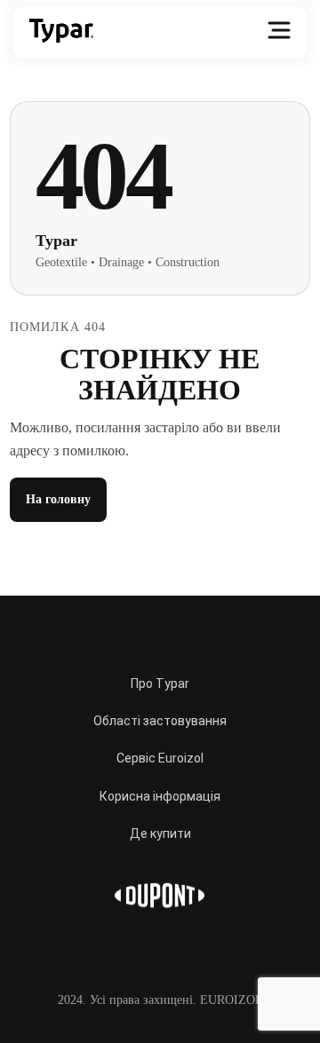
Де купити (160, 833)
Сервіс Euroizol (160, 758)
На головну (58, 499)
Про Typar (160, 683)
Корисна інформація (160, 796)
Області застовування (160, 721)
